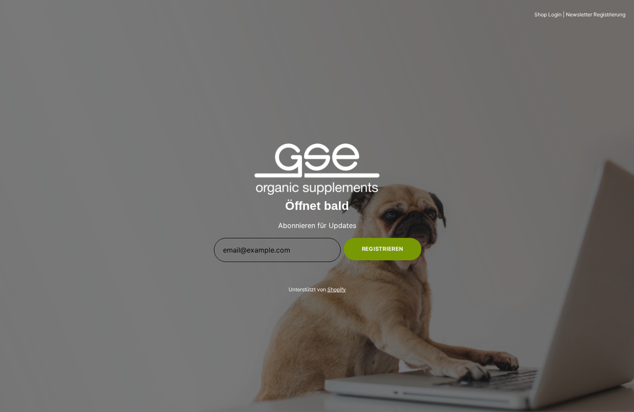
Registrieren (382, 249)
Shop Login (548, 14)
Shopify (336, 289)
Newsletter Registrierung (595, 14)
